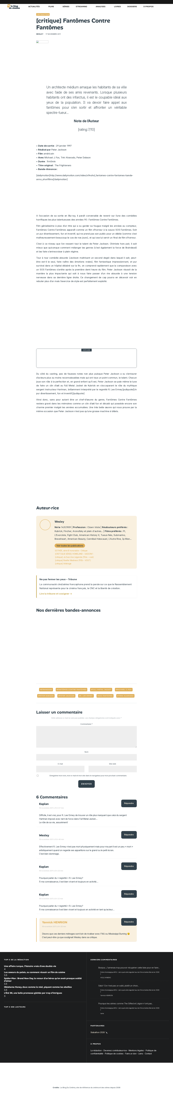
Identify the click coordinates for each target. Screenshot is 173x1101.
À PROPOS (148, 6)
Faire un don (131, 1053)
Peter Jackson (66, 696)
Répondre (129, 803)
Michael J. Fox (124, 690)
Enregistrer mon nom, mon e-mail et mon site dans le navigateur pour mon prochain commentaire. (88, 776)
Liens (140, 1053)
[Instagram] (143, 2)
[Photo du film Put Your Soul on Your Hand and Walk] (46, 358)
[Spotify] (163, 2)
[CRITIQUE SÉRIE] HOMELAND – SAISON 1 (74, 554)
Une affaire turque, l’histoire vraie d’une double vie (30, 966)
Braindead (46, 690)
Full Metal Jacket (101, 690)
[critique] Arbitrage (63, 563)
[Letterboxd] (159, 2)
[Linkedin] (151, 2)
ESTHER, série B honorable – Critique (71, 550)
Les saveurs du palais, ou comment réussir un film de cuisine (34, 972)
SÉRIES (66, 6)
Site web (112, 764)
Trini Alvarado (126, 696)
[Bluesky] (155, 2)
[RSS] (167, 2)
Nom (86, 752)
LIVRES (117, 6)
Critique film (43, 14)
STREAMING (81, 6)
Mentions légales (136, 1050)
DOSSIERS (132, 6)
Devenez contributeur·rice (115, 1050)
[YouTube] (147, 2)
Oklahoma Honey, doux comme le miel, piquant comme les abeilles (38, 986)
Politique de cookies (114, 1053)
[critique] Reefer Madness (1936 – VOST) (73, 560)
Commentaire (86, 724)
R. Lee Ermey (86, 696)
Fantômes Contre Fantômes (72, 690)
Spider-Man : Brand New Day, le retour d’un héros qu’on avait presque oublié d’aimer (43, 979)
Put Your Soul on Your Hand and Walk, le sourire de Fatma (92, 358)
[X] (139, 2)
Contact (148, 1053)
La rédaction (96, 1050)
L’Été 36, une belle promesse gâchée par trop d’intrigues (33, 993)
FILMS (51, 6)
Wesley (39, 34)
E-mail (60, 764)
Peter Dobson (46, 696)
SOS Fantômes (106, 696)
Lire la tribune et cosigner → (55, 593)
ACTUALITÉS (34, 6)
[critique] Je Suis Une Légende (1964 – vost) (74, 557)
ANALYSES (100, 6)
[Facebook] (134, 2)
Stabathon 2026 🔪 (99, 1032)
